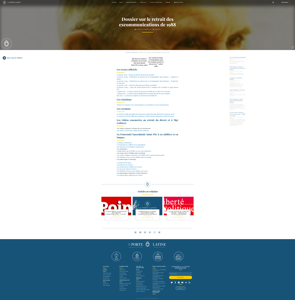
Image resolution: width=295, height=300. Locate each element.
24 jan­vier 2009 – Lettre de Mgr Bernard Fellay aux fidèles (137, 85)
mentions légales (156, 291)
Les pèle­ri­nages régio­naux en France (130, 175)
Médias (168, 2)
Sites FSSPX (284, 2)
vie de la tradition (140, 267)
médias (139, 278)
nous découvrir (159, 266)
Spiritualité (124, 280)
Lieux (121, 2)
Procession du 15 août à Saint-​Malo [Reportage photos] (236, 100)
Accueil (114, 2)
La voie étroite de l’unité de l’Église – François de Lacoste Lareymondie (179, 213)
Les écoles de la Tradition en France (129, 167)
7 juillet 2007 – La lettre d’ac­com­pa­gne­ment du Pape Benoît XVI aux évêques (143, 93)
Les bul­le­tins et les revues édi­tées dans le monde (134, 157)
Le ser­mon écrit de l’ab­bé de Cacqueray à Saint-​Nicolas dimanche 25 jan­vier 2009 (145, 116)
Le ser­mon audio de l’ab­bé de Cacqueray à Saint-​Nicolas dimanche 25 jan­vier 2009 (145, 114)
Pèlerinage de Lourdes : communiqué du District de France (238, 68)
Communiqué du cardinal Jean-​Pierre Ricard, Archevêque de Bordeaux (147, 213)
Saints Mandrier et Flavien (237, 90)
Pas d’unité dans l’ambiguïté (238, 57)
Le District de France (124, 163)
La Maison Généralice (124, 143)
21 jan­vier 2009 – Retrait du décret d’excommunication (135, 75)
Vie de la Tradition (156, 2)
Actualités (134, 52)
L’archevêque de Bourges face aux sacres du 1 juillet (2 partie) (237, 114)
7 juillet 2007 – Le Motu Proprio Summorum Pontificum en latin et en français (143, 91)
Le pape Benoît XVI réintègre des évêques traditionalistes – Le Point (116, 213)
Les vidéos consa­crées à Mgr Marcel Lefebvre (133, 130)
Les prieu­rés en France (125, 165)
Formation (123, 266)
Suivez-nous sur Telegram (14, 58)
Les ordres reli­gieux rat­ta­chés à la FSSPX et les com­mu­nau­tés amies (140, 155)
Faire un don (179, 2)
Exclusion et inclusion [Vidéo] (236, 78)
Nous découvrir (131, 2)
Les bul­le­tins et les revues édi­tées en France (132, 171)
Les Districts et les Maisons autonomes (130, 147)
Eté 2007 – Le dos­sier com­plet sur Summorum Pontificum (137, 95)
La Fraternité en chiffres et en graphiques (131, 145)
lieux (105, 270)
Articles (143, 2)
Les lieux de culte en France (126, 169)
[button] (273, 2)
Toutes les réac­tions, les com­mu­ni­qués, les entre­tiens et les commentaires (143, 105)
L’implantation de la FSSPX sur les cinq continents (134, 151)
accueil (128, 52)
